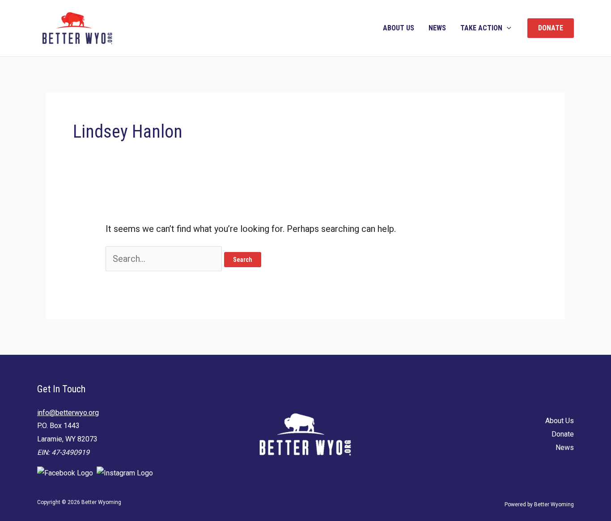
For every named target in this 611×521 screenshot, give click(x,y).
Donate (563, 434)
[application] (506, 28)
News (437, 28)
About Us (398, 28)
